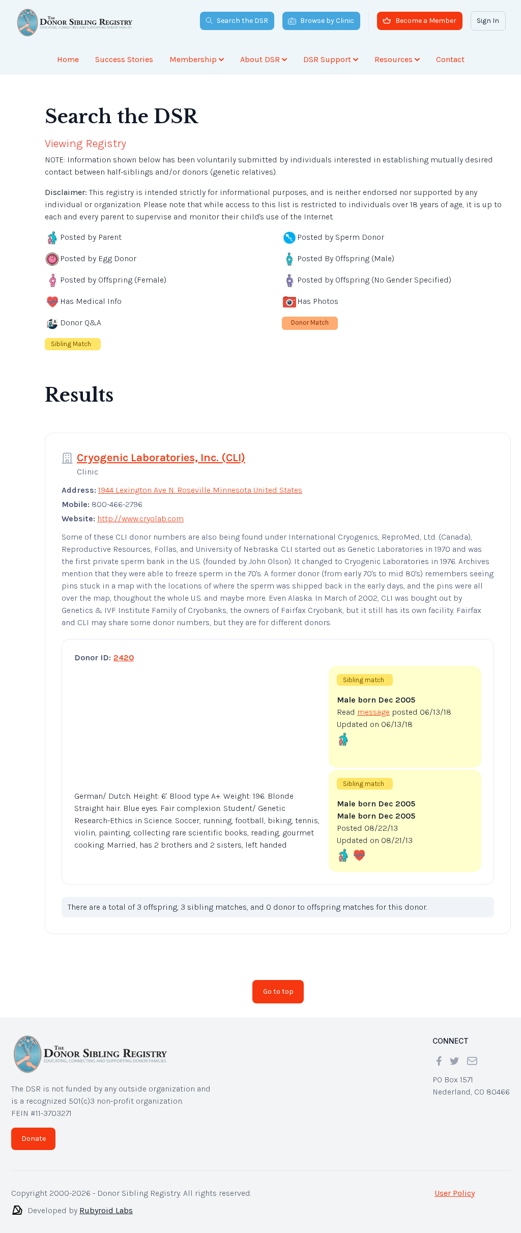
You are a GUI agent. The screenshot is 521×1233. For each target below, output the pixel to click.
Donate (33, 1138)
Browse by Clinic (327, 20)
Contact (450, 59)
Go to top (278, 991)
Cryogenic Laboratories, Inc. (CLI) (161, 457)
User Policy (455, 1193)
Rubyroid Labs (106, 1210)
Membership (193, 59)
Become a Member (425, 20)
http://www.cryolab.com (140, 518)
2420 (123, 657)
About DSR (260, 59)
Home (68, 59)
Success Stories (124, 59)
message (373, 712)
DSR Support (327, 59)
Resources (393, 59)
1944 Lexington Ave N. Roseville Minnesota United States (200, 490)
